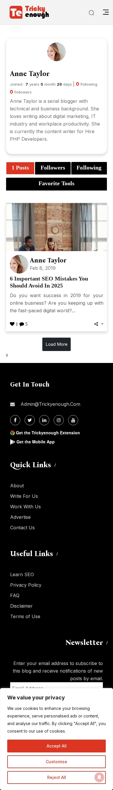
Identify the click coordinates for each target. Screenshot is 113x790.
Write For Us (24, 496)
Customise (56, 761)
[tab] (20, 168)
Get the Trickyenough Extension (48, 432)
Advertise (20, 517)
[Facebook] (15, 420)
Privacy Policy (25, 585)
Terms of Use (25, 616)
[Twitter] (30, 420)
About (17, 486)
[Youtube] (73, 420)
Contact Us (22, 527)
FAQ (14, 595)
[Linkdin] (44, 420)
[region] (56, 739)
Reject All (56, 777)
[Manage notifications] (99, 777)
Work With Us (25, 506)
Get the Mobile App (36, 442)
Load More (56, 344)
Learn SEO (22, 574)
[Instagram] (59, 420)
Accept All (57, 745)
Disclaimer (21, 606)
